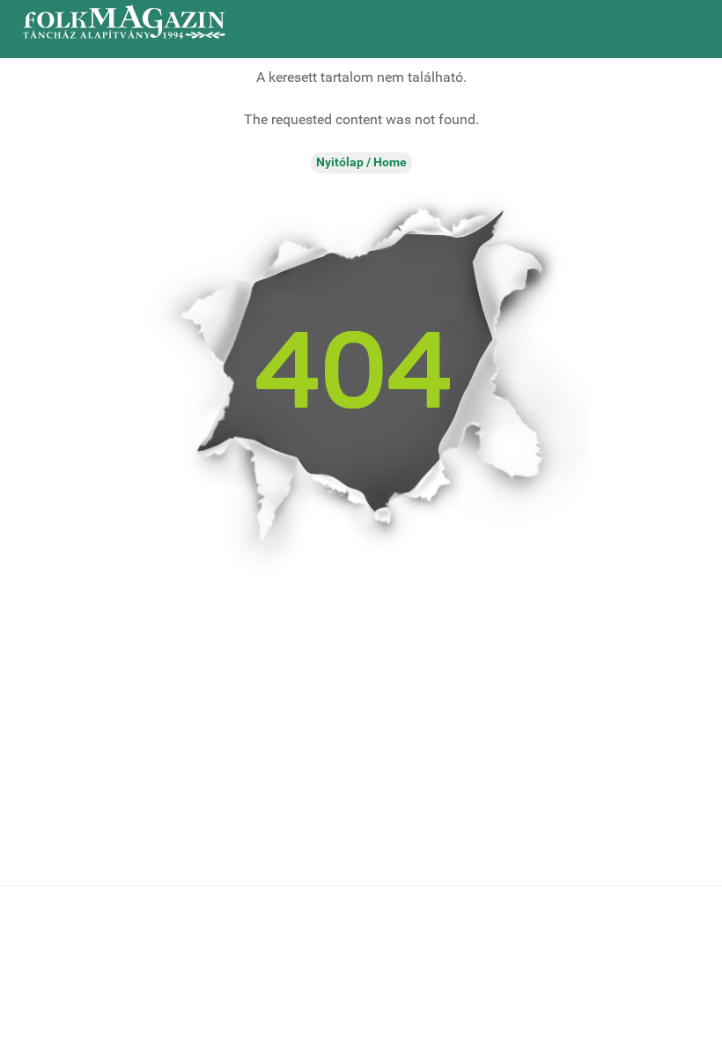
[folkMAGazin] (124, 22)
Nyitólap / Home (361, 162)
